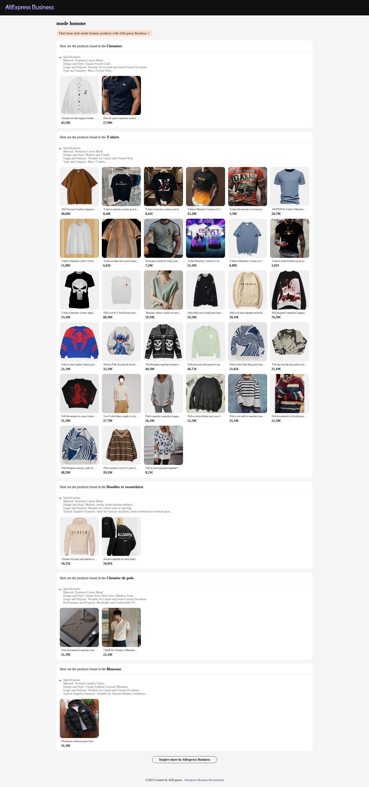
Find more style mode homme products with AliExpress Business (103, 33)
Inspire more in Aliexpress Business (184, 759)
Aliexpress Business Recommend (204, 780)
